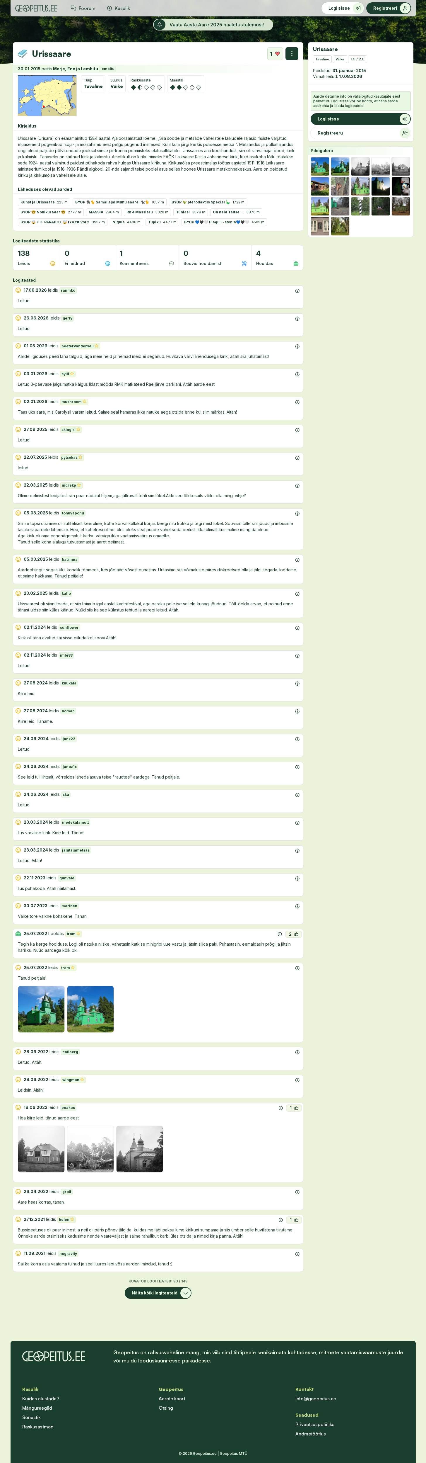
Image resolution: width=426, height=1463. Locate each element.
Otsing (166, 1408)
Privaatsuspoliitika (315, 1424)
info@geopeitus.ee (315, 1398)
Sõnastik (31, 1417)
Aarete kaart (172, 1398)
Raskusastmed (38, 1427)
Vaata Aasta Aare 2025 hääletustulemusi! (217, 25)
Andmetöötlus (310, 1434)
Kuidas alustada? (40, 1398)
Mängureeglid (37, 1408)
